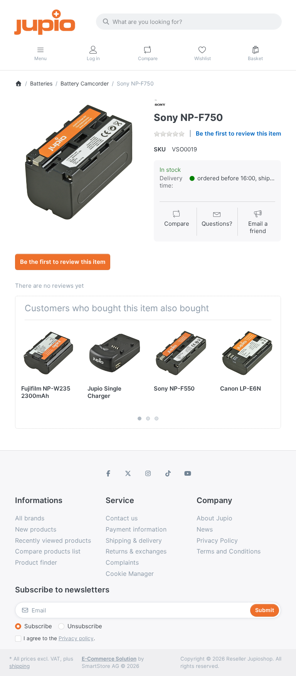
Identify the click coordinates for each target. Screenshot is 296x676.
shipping (19, 666)
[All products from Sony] (160, 104)
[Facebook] (108, 473)
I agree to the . (59, 638)
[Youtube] (187, 473)
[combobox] (189, 21)
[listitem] (78, 162)
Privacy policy (76, 638)
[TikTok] (168, 473)
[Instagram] (148, 473)
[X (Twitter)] (128, 473)
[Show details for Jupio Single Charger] (114, 353)
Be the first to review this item (238, 133)
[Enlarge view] (78, 162)
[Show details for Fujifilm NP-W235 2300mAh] (48, 353)
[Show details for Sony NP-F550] (181, 353)
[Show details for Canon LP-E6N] (247, 353)
